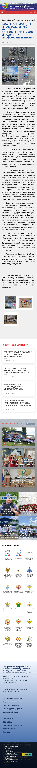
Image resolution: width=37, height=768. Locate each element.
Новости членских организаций (25, 20)
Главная (4, 20)
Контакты (6, 732)
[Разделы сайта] (2, 12)
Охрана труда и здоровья (12, 709)
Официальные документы (12, 725)
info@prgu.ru (12, 682)
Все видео (30, 424)
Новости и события (10, 729)
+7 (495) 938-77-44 (20, 680)
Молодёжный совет (10, 712)
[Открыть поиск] (30, 12)
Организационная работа (12, 698)
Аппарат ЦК (7, 722)
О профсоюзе (8, 718)
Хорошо (27, 755)
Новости (11, 20)
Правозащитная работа (11, 705)
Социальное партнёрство (12, 702)
